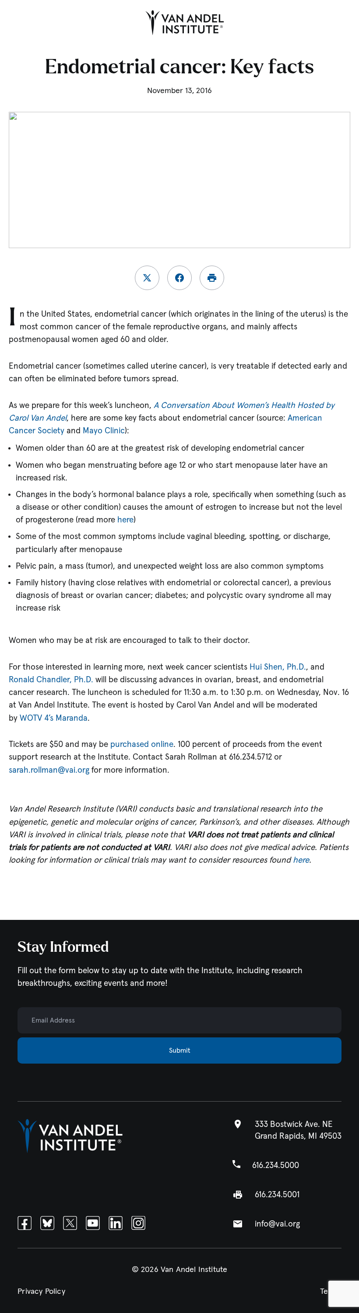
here (125, 520)
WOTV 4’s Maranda (54, 718)
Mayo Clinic (104, 431)
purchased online (141, 744)
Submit (179, 1050)
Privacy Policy (41, 1292)
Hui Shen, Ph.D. (278, 667)
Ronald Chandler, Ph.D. (51, 680)
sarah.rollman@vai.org (49, 770)
